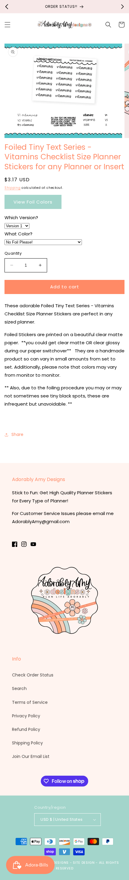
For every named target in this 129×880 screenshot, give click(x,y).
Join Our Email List (31, 756)
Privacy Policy (26, 716)
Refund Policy (26, 729)
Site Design (84, 862)
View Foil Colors (33, 202)
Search (19, 688)
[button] (7, 24)
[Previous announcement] (6, 6)
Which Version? (21, 217)
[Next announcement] (122, 6)
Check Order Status (32, 675)
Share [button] (17, 434)
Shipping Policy (27, 743)
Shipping (12, 188)
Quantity (13, 253)
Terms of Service (30, 702)
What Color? (18, 234)
